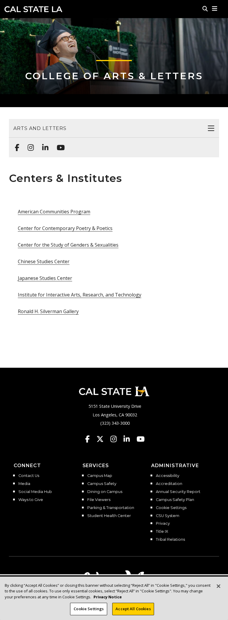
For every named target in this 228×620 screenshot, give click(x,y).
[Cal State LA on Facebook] (90, 439)
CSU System (167, 516)
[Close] (218, 586)
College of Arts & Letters (114, 76)
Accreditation (169, 484)
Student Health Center (109, 516)
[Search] (205, 8)
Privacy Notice (108, 597)
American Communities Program (54, 211)
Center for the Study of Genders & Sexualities (68, 245)
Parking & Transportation (110, 508)
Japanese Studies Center (45, 278)
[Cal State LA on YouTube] (141, 439)
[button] (215, 8)
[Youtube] (59, 144)
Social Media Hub (35, 492)
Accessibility (167, 476)
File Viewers (98, 500)
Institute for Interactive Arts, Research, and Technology (79, 294)
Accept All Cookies (133, 608)
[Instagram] (29, 144)
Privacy (163, 523)
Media (24, 484)
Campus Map (99, 476)
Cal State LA (33, 9)
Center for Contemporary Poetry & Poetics (65, 228)
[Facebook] (15, 144)
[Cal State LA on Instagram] (116, 439)
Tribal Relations (170, 539)
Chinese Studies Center (43, 261)
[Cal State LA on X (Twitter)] (102, 439)
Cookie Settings (171, 508)
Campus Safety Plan (175, 500)
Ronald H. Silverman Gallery (48, 311)
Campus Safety (101, 484)
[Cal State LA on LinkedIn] (129, 439)
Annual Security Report (178, 492)
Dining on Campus (104, 492)
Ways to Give (30, 500)
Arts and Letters (39, 128)
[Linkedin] (43, 144)
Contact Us (28, 476)
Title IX (162, 531)
